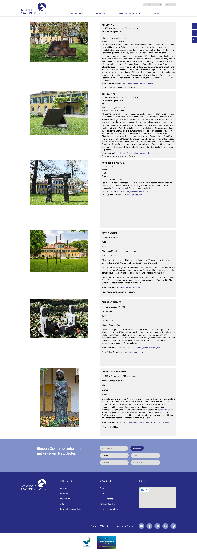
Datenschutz (65, 493)
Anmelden (137, 448)
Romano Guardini (107, 503)
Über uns (104, 488)
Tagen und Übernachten (129, 13)
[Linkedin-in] (165, 526)
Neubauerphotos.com (133, 194)
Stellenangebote (107, 498)
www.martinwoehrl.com (130, 287)
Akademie (155, 13)
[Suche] (160, 4)
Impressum (65, 498)
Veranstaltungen (76, 13)
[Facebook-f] (149, 526)
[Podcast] (173, 526)
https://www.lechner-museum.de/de (136, 83)
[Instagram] (157, 526)
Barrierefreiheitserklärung (71, 508)
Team (102, 493)
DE (167, 4)
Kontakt (63, 488)
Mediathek (100, 13)
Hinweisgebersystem (109, 508)
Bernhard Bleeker (165, 409)
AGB (62, 503)
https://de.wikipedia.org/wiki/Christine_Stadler (141, 347)
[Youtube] (141, 526)
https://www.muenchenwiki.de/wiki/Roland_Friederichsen (146, 422)
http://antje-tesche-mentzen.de (134, 191)
